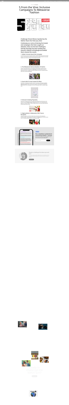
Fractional (55, 1)
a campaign (39, 117)
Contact (67, 1)
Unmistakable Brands (60, 1)
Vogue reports (34, 69)
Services (48, 1)
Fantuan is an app (29, 102)
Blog (64, 1)
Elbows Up (51, 1)
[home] (2, 1)
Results (45, 1)
